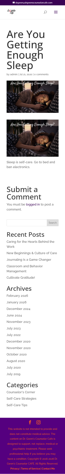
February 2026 (17, 295)
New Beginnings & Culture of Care (32, 253)
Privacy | (15, 468)
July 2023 (14, 328)
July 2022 (14, 335)
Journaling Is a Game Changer (29, 259)
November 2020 (19, 348)
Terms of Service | (31, 468)
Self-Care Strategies (21, 398)
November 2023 (19, 322)
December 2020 (19, 341)
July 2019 (13, 374)
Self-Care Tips (17, 405)
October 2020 (17, 354)
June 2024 (14, 315)
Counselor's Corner (21, 392)
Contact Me (48, 468)
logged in (33, 204)
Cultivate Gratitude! (21, 277)
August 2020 (16, 361)
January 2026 (17, 302)
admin (13, 74)
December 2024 (18, 309)
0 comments (41, 74)
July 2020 (14, 367)
